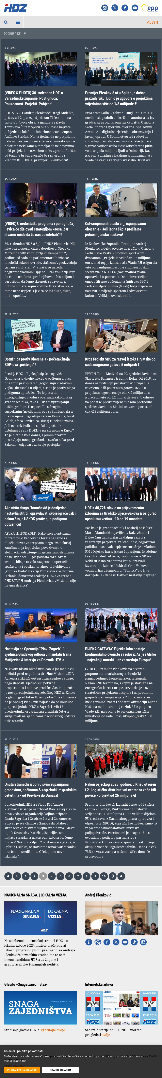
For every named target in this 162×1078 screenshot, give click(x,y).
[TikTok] (134, 942)
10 (104, 876)
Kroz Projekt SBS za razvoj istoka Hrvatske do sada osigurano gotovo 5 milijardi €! (120, 361)
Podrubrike (12, 33)
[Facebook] (124, 8)
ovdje (106, 1035)
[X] (114, 8)
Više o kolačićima (15, 1061)
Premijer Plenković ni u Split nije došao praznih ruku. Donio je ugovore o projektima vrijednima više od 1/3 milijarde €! (119, 98)
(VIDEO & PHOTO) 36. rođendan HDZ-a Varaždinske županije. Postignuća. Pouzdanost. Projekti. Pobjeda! (34, 98)
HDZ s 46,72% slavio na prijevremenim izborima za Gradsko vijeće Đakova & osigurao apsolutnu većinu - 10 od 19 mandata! (120, 513)
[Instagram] (104, 8)
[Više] (88, 942)
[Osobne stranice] (97, 942)
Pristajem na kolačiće (22, 1070)
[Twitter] (116, 942)
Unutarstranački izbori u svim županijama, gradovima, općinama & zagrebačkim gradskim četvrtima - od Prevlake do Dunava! (41, 790)
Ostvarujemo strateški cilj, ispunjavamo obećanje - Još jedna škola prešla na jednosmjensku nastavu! (115, 229)
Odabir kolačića (60, 1070)
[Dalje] (113, 876)
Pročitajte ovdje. (53, 1030)
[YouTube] (134, 8)
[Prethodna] (17, 876)
